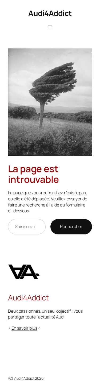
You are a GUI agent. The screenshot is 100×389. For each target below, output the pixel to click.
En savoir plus (24, 328)
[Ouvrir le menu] (50, 27)
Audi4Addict (50, 13)
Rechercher (71, 226)
